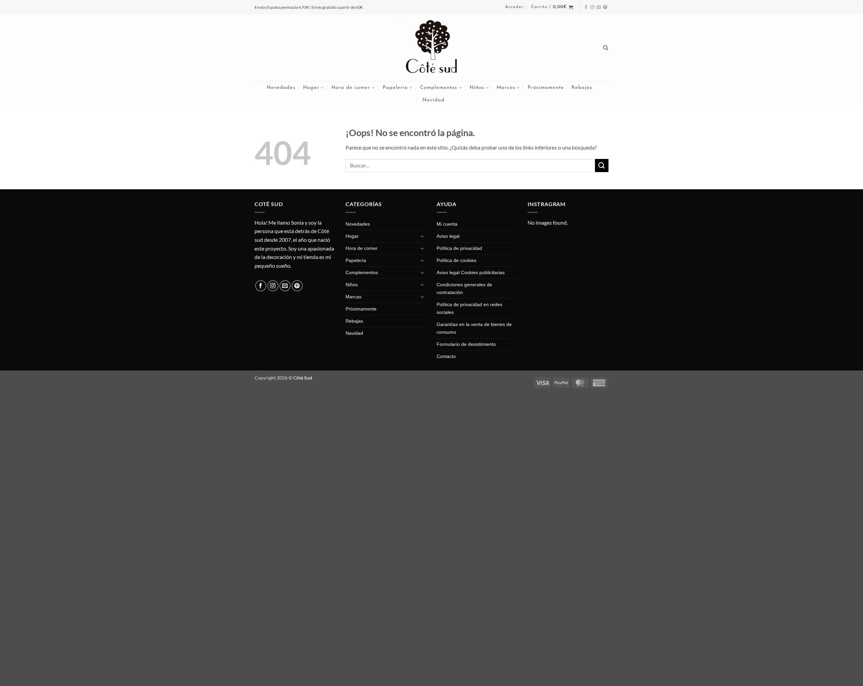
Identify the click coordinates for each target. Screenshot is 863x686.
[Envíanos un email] (599, 7)
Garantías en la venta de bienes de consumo (474, 328)
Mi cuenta (447, 224)
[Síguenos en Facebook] (586, 7)
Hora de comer (350, 87)
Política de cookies (456, 260)
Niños (477, 87)
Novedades (281, 87)
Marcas (506, 87)
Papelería (395, 87)
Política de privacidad (459, 248)
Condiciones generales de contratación (464, 288)
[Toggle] (422, 236)
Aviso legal (448, 236)
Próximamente (546, 87)
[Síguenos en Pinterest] (605, 7)
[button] (514, 7)
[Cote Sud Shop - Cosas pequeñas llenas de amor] (431, 47)
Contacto (446, 356)
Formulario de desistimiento (466, 344)
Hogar (311, 87)
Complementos (438, 87)
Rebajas (581, 87)
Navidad (433, 100)
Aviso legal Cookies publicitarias (471, 272)
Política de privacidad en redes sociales (469, 308)
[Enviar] (601, 165)
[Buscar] (605, 47)
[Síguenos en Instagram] (592, 7)
